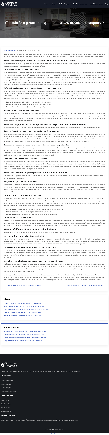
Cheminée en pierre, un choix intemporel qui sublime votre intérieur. (25, 337)
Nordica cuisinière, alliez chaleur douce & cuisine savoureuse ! (23, 312)
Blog (106, 4)
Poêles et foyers (64, 4)
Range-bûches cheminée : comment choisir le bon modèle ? (23, 341)
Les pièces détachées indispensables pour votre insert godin (23, 315)
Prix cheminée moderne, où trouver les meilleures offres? (23, 285)
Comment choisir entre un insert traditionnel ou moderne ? (85, 285)
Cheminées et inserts (50, 4)
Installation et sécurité (96, 4)
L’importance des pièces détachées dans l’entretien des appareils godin (26, 309)
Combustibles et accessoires (79, 4)
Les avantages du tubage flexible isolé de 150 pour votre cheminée (25, 331)
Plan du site (54, 434)
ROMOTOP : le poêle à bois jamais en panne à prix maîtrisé (22, 303)
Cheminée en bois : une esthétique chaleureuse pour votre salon (24, 334)
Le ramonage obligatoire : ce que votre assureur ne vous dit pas (24, 306)
